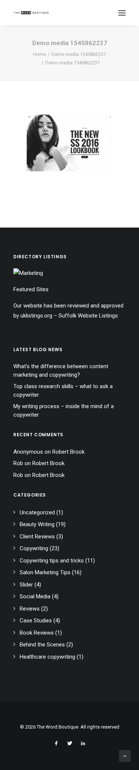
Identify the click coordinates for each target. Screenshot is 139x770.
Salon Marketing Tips (45, 572)
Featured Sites (31, 289)
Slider (26, 584)
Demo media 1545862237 (79, 54)
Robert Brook (68, 451)
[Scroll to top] (125, 755)
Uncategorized (37, 512)
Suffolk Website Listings (88, 315)
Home (39, 54)
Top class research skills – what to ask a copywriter (63, 390)
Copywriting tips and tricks (52, 560)
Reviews (30, 608)
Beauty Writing (37, 524)
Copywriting (34, 548)
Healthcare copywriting (47, 656)
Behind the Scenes (42, 644)
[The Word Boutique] (31, 13)
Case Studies (36, 620)
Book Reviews (37, 632)
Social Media (35, 596)
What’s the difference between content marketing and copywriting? (60, 370)
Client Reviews (37, 536)
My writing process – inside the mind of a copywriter (63, 410)
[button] (122, 13)
